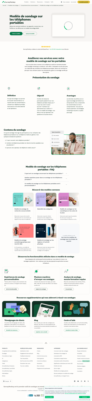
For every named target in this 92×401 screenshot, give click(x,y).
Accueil (4, 5)
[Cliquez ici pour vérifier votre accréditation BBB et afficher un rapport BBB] (30, 396)
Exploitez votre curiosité (41, 332)
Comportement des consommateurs (29, 5)
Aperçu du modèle (30, 33)
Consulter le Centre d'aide (72, 330)
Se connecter (73, 2)
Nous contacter (66, 2)
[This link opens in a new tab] (74, 381)
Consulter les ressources (11, 330)
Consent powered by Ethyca (83, 399)
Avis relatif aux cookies (80, 393)
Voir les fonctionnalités (11, 289)
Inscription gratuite (83, 2)
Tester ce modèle (16, 33)
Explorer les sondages (41, 289)
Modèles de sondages (13, 5)
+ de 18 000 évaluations (55, 49)
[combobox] (7, 381)
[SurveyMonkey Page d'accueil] (9, 2)
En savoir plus (69, 289)
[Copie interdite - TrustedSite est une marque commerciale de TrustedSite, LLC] (43, 396)
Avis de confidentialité (70, 393)
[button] (46, 174)
